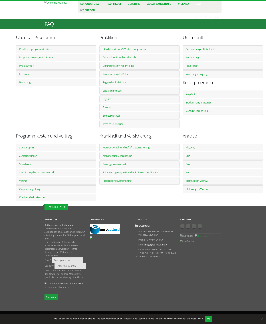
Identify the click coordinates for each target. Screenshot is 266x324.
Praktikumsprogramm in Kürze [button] (35, 49)
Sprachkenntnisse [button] (112, 90)
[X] (203, 16)
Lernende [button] (24, 74)
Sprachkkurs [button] (25, 164)
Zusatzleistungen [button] (28, 156)
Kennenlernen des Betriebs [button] (117, 74)
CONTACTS (56, 207)
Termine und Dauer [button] (113, 124)
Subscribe (51, 297)
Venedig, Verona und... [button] (197, 111)
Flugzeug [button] (190, 147)
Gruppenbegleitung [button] (29, 189)
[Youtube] (209, 16)
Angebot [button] (190, 94)
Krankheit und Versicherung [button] (117, 156)
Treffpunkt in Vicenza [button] (197, 180)
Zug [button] (188, 156)
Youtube (194, 226)
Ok (208, 319)
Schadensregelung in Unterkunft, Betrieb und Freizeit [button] (130, 172)
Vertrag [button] (23, 180)
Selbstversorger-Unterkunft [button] (200, 49)
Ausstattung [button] (192, 57)
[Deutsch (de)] (202, 235)
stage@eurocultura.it (156, 244)
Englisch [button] (107, 99)
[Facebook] (198, 16)
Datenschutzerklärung (72, 283)
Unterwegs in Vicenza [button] (197, 189)
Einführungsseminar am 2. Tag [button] (118, 65)
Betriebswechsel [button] (111, 115)
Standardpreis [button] (26, 147)
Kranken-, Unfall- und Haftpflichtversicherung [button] (126, 147)
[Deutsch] (89, 9)
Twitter (188, 226)
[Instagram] (214, 16)
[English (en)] (187, 235)
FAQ (198, 3)
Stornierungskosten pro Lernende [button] (37, 172)
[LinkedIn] (219, 16)
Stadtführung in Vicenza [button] (198, 102)
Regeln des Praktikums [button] (114, 82)
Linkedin (199, 226)
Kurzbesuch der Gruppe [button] (31, 197)
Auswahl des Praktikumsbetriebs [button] (120, 57)
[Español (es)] (187, 241)
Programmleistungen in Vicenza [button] (36, 57)
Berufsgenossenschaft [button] (114, 164)
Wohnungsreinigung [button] (197, 74)
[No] (262, 318)
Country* (49, 265)
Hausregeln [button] (192, 65)
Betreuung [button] (24, 82)
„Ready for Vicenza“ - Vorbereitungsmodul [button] (124, 49)
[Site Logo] (55, 2)
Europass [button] (108, 107)
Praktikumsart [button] (26, 65)
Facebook (182, 226)
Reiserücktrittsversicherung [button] (117, 180)
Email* (48, 260)
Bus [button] (188, 164)
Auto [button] (188, 172)
